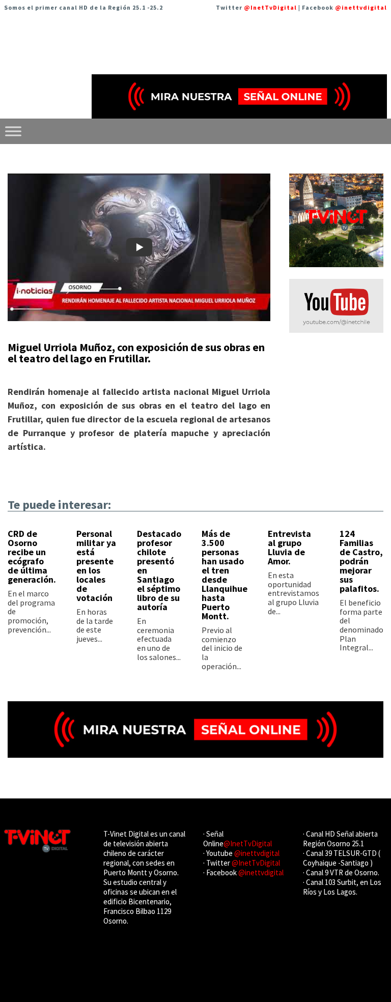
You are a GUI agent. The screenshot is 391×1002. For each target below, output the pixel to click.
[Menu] (13, 131)
